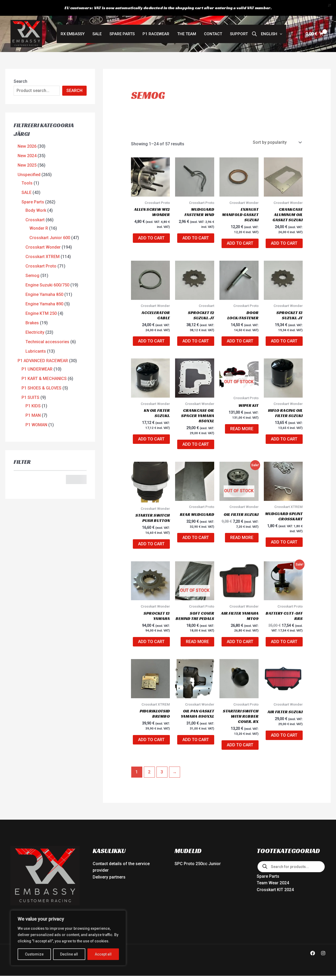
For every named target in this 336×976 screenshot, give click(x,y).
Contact (213, 34)
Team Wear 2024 (273, 882)
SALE (97, 34)
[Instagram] (323, 953)
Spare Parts (122, 34)
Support (239, 34)
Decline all (69, 954)
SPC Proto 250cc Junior (198, 863)
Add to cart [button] (151, 237)
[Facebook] (312, 953)
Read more (241, 428)
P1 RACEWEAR (156, 34)
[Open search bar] (254, 34)
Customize (34, 954)
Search (20, 81)
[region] (68, 937)
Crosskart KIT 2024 (275, 889)
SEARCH (74, 90)
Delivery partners (109, 877)
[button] (271, 34)
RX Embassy (73, 34)
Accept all (103, 954)
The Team (186, 34)
